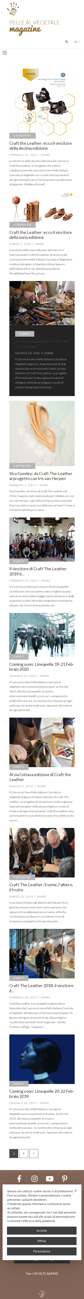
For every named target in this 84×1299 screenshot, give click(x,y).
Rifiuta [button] (42, 1241)
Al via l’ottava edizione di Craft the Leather (40, 777)
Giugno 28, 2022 (27, 353)
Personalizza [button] (41, 1251)
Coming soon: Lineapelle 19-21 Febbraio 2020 (41, 667)
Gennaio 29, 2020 (22, 676)
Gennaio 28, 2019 (22, 1103)
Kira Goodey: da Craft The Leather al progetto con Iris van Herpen (40, 476)
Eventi (24, 333)
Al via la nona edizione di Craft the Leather (42, 344)
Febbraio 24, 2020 (23, 580)
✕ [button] (75, 1190)
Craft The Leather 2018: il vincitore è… (41, 988)
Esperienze (22, 465)
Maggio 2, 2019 (21, 786)
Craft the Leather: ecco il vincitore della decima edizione (40, 146)
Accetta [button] (42, 1230)
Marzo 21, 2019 (21, 896)
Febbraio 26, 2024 (23, 155)
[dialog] (42, 1222)
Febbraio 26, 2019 (23, 997)
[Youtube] (50, 1179)
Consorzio (23, 135)
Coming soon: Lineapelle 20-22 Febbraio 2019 (41, 1094)
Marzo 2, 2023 (20, 244)
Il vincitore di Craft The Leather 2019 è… (38, 571)
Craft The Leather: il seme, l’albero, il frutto (41, 887)
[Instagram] (35, 1179)
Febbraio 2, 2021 (22, 485)
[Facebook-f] (19, 1179)
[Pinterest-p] (65, 1179)
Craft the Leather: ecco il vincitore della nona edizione (40, 235)
